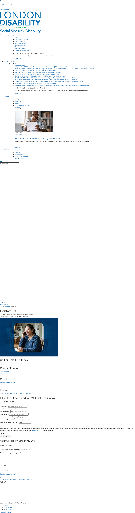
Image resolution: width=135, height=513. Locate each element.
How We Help (19, 158)
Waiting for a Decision (21, 43)
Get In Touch (4, 436)
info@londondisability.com (7, 5)
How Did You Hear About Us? (9, 422)
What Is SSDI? (19, 101)
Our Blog (17, 107)
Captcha (2, 433)
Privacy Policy (36, 430)
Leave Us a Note (5, 420)
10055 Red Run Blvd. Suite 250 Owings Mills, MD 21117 (16, 479)
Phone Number (5, 411)
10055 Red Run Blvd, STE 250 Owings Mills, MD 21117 (16, 394)
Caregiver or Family (20, 49)
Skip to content (4, 1)
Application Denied (20, 45)
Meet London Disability (21, 156)
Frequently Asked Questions (23, 105)
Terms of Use (7, 509)
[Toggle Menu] (0, 34)
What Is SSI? (18, 103)
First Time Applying (20, 41)
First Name (4, 406)
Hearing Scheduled (20, 47)
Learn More (18, 59)
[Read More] (75, 129)
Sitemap (6, 506)
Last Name (3, 409)
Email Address (4, 414)
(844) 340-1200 (4, 10)
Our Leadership (19, 154)
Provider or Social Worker (22, 50)
